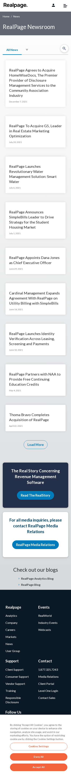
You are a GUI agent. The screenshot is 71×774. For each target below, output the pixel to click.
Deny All (39, 756)
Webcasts (44, 629)
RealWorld (45, 615)
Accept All (39, 767)
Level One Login (48, 690)
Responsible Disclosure (13, 700)
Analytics (11, 615)
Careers (10, 629)
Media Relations (48, 676)
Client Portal (46, 683)
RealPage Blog (30, 584)
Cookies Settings (39, 746)
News (9, 644)
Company (11, 622)
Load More (35, 445)
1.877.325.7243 (48, 669)
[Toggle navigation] (63, 5)
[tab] (27, 50)
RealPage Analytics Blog (37, 578)
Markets (10, 636)
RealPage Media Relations (35, 545)
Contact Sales (46, 697)
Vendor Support (15, 683)
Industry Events (48, 622)
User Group (12, 651)
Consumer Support (17, 676)
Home (6, 16)
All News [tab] (12, 49)
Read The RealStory (35, 495)
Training (10, 690)
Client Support (14, 669)
